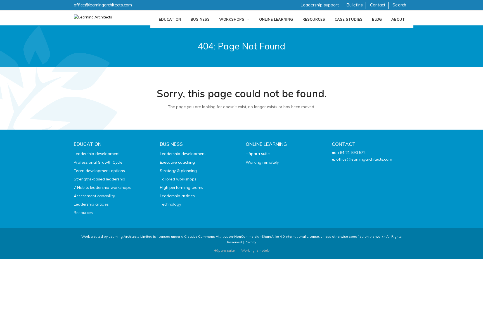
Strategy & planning (178, 170)
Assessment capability (94, 195)
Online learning (276, 19)
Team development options (99, 170)
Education (170, 19)
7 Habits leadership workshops (102, 187)
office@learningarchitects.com (103, 5)
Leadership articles (91, 204)
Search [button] (399, 5)
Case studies (349, 19)
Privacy (250, 242)
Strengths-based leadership (99, 179)
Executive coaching (177, 162)
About (398, 19)
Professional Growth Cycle (98, 162)
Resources (313, 19)
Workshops (231, 19)
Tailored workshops (178, 179)
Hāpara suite (258, 153)
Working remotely (262, 162)
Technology (170, 204)
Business (200, 19)
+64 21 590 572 (351, 152)
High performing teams (181, 187)
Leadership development (97, 153)
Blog (377, 19)
